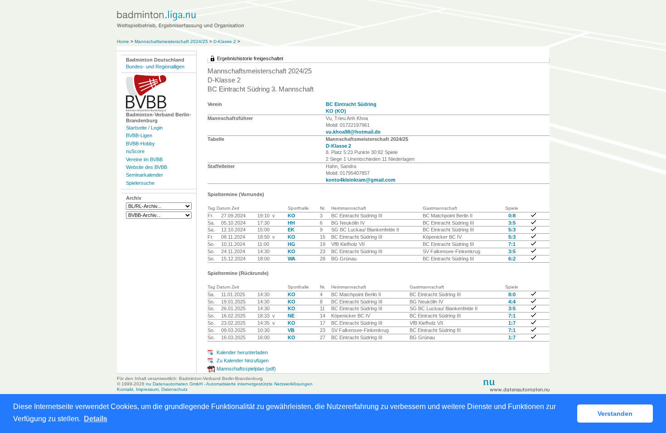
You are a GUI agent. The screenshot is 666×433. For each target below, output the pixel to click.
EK (291, 229)
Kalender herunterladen (242, 352)
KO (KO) (336, 111)
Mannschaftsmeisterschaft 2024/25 (171, 41)
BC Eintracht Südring (351, 104)
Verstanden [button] (615, 413)
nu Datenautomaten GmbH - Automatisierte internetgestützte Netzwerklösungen (229, 383)
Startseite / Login (144, 127)
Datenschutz (174, 389)
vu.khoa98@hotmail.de (353, 132)
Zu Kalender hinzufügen (243, 360)
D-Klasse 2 (224, 41)
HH (291, 223)
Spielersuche (140, 183)
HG (291, 244)
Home (123, 41)
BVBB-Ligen (139, 135)
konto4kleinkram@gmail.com (361, 180)
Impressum (147, 389)
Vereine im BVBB (144, 159)
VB (291, 330)
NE (291, 315)
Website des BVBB (146, 167)
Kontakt (125, 389)
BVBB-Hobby (140, 143)
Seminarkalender (144, 175)
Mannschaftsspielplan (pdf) (246, 368)
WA (291, 258)
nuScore (135, 151)
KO (291, 215)
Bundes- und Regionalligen (155, 66)
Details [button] (95, 419)
